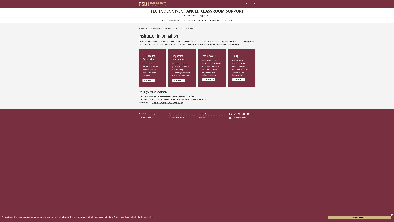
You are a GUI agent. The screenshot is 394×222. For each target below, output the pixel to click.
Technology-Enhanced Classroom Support (197, 11)
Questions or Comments (176, 117)
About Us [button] (227, 20)
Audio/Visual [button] (189, 20)
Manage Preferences (359, 217)
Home (164, 20)
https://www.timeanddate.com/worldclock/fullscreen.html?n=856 (179, 99)
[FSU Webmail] (246, 4)
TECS (176, 28)
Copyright (201, 117)
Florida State (143, 28)
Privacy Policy (146, 217)
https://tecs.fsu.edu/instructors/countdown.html (174, 96)
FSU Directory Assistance (176, 114)
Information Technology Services (161, 28)
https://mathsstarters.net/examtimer (167, 102)
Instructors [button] (214, 20)
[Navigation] (255, 4)
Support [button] (201, 20)
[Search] (251, 4)
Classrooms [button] (174, 20)
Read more (149, 80)
